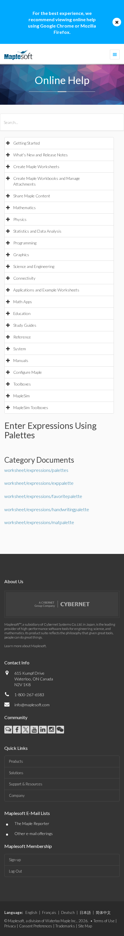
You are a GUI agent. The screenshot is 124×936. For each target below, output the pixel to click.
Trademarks (65, 926)
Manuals (20, 360)
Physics (20, 219)
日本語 (85, 912)
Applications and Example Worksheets (46, 289)
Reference (22, 336)
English (31, 912)
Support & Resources (25, 784)
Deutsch (68, 912)
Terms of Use (103, 921)
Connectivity (24, 278)
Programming (24, 242)
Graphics (21, 254)
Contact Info (16, 662)
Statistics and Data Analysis (37, 231)
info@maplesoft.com (32, 704)
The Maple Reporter (31, 823)
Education (22, 313)
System (19, 348)
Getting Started (26, 143)
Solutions (16, 772)
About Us (13, 581)
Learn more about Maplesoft (25, 646)
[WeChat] (60, 729)
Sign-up (15, 859)
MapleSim (21, 395)
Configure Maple (27, 372)
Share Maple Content (31, 195)
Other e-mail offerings (33, 833)
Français (49, 912)
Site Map (85, 926)
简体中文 (103, 912)
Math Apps (22, 301)
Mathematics (24, 207)
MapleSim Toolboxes (30, 407)
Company (17, 795)
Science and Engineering (33, 266)
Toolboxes (22, 384)
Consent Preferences (35, 926)
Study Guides (24, 325)
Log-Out (15, 871)
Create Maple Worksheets (36, 166)
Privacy (10, 926)
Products (16, 761)
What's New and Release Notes (40, 154)
